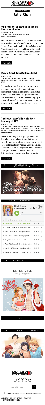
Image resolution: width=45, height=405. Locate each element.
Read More (7, 63)
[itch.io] (22, 380)
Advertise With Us (6, 398)
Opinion (19, 35)
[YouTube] (18, 380)
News (31, 126)
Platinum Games (12, 80)
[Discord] (30, 380)
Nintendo (24, 78)
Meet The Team (18, 398)
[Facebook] (15, 380)
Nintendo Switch (28, 128)
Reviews (32, 80)
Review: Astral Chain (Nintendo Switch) (19, 73)
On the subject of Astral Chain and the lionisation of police (19, 28)
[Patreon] (26, 380)
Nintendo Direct (16, 128)
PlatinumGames (11, 36)
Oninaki (37, 128)
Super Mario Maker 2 (15, 130)
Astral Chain (7, 35)
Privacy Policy (27, 398)
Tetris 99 (26, 130)
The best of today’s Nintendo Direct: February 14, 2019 (18, 120)
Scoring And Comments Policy (11, 400)
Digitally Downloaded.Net (34, 393)
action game (7, 78)
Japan (14, 35)
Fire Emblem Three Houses (20, 126)
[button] (34, 387)
